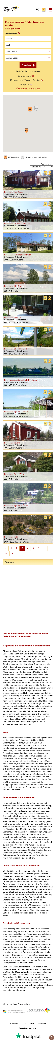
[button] (30, 109)
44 (6, 553)
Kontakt (24, 1024)
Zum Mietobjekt (28, 184)
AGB (32, 1024)
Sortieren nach (47, 164)
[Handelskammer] (14, 1012)
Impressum (41, 1024)
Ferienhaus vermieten (28, 1028)
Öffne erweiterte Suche (28, 88)
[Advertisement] (28, 595)
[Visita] (38, 1012)
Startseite (14, 1024)
